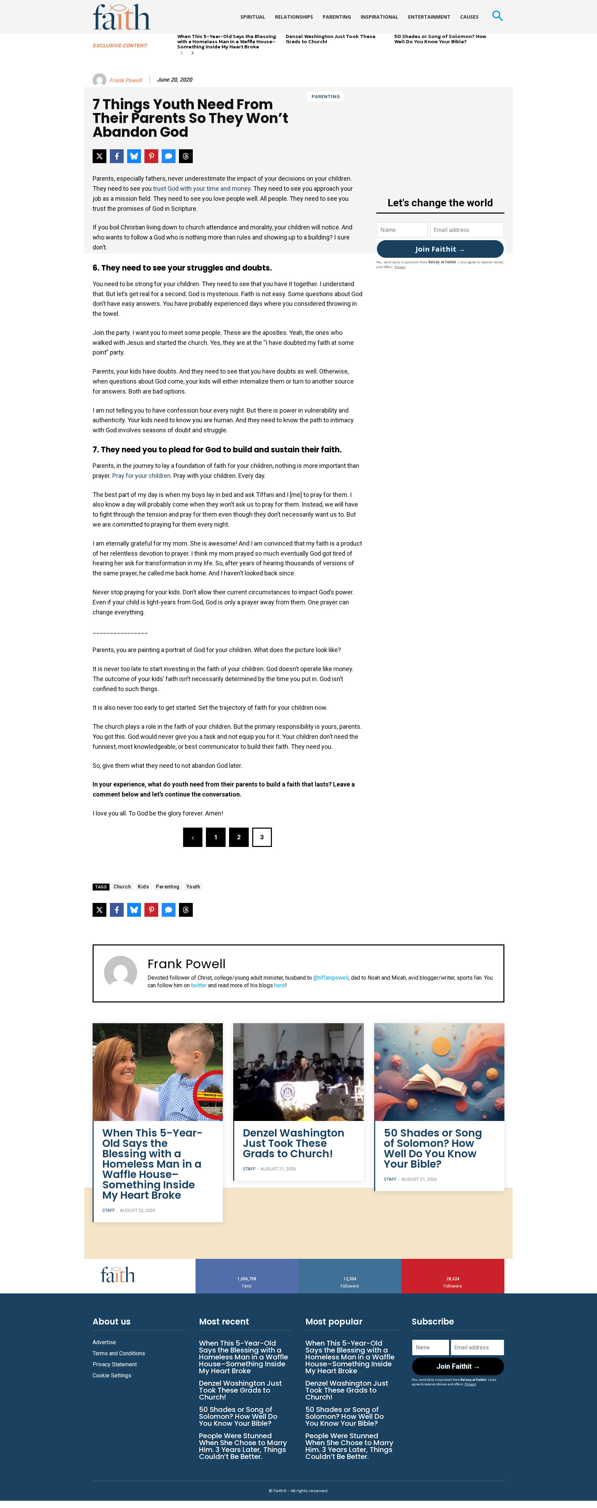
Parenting (326, 96)
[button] (497, 17)
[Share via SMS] (169, 156)
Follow (350, 1261)
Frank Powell (126, 80)
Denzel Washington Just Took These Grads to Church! (331, 38)
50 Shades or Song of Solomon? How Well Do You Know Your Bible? (440, 38)
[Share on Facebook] (117, 156)
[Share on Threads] (186, 156)
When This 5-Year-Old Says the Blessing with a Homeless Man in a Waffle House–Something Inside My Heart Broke (226, 41)
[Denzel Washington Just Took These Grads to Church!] (298, 1072)
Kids (143, 886)
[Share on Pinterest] (151, 156)
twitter (199, 985)
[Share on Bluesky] (134, 156)
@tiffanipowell (331, 977)
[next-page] (192, 53)
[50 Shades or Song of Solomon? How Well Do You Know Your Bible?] (439, 1072)
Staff (108, 1210)
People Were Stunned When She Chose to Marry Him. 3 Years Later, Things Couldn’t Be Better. (243, 1446)
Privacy (400, 267)
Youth (193, 886)
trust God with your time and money (201, 188)
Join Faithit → (440, 249)
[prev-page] (181, 53)
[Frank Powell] (100, 80)
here (279, 985)
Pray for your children (141, 475)
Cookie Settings (112, 1375)
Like (247, 1261)
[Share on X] (99, 156)
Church (122, 886)
